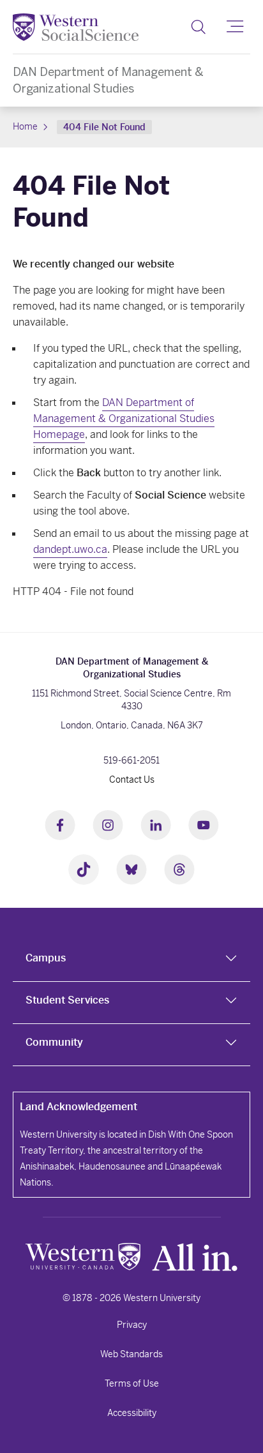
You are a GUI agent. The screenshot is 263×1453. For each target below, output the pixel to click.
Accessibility (131, 1413)
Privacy (132, 1324)
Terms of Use (132, 1383)
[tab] (131, 961)
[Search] (198, 27)
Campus (46, 958)
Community (54, 1042)
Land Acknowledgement (78, 1106)
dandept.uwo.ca (70, 549)
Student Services (67, 1000)
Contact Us (131, 779)
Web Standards (131, 1354)
